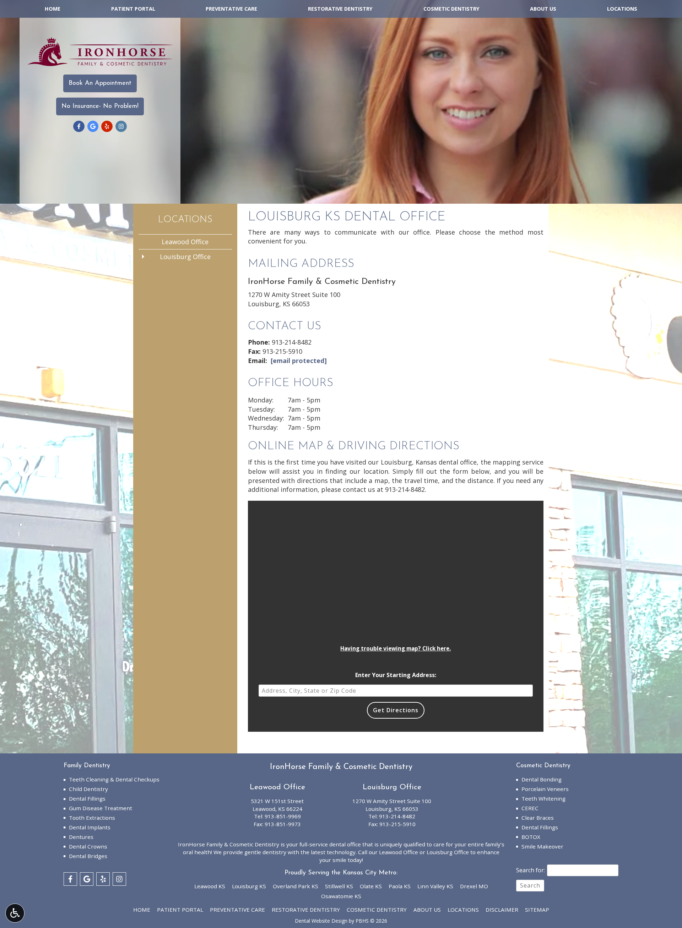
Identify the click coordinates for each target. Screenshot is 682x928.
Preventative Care (231, 9)
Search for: (530, 870)
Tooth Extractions (92, 817)
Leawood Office (185, 241)
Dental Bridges (88, 856)
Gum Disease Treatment (100, 808)
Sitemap (537, 909)
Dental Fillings (87, 798)
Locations (622, 9)
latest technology (333, 852)
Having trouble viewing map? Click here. (395, 648)
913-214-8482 (292, 342)
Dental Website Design (321, 920)
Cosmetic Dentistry (451, 9)
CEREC (529, 808)
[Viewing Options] (15, 913)
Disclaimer (502, 909)
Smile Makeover (542, 846)
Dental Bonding (541, 779)
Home (52, 9)
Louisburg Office (185, 256)
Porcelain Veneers (545, 788)
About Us (543, 9)
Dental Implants (89, 827)
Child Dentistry (88, 788)
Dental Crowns (88, 846)
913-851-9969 (283, 816)
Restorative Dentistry (340, 9)
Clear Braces (537, 817)
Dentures (81, 836)
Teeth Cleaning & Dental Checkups (114, 779)
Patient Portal (133, 9)
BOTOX (530, 836)
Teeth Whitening (543, 798)
